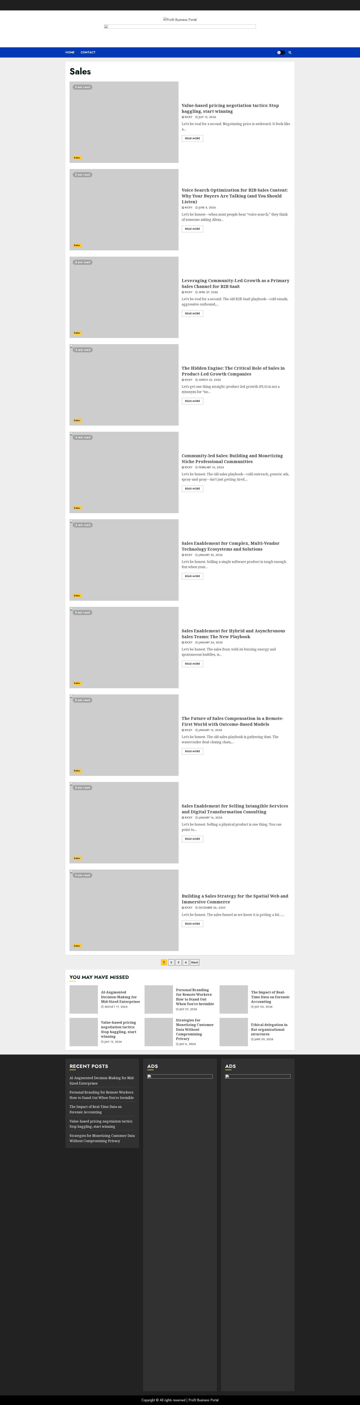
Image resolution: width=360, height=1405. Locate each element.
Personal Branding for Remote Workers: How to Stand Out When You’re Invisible (159, 999)
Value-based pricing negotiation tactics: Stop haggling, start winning (124, 122)
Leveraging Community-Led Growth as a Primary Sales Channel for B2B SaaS (124, 297)
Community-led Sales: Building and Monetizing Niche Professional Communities (124, 472)
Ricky (188, 117)
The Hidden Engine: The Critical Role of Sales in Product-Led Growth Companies (124, 385)
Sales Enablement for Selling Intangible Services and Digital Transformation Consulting (124, 822)
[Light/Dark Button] (281, 52)
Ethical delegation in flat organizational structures (234, 1032)
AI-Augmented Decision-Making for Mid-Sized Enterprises (84, 999)
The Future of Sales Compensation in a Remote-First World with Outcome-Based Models (124, 735)
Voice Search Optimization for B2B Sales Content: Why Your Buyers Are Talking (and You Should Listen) (124, 209)
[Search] (289, 53)
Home (69, 52)
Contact (88, 52)
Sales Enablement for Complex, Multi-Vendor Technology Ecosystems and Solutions (124, 560)
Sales (77, 157)
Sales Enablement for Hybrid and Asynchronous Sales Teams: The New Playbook (124, 647)
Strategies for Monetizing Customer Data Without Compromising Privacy (159, 1032)
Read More (192, 138)
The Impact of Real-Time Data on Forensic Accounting (234, 999)
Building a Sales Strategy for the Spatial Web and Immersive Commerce (124, 910)
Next (194, 962)
